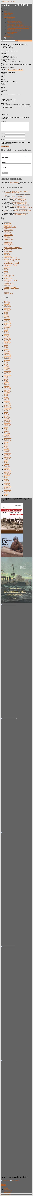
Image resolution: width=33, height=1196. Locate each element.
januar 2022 (6, 369)
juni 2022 (6, 362)
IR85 (6, 253)
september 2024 (7, 325)
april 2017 (6, 447)
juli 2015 (6, 476)
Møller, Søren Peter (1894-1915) (24, 207)
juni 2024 (6, 330)
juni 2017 (6, 444)
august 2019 (7, 409)
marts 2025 (6, 317)
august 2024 (7, 327)
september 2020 (7, 391)
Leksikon (6, 34)
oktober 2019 (7, 406)
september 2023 (7, 342)
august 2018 (7, 425)
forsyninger (7, 240)
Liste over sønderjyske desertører (15, 25)
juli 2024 (6, 328)
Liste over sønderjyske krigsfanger (15, 23)
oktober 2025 (7, 308)
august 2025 (7, 310)
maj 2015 (6, 479)
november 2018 (7, 421)
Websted (3, 139)
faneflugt (7, 236)
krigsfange (11, 263)
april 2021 (6, 382)
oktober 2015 (7, 472)
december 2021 (7, 371)
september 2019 (7, 408)
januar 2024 (6, 336)
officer (6, 272)
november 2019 (7, 405)
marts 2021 (6, 383)
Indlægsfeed (7, 1189)
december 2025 (7, 305)
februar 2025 (7, 319)
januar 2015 (6, 484)
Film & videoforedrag (12, 32)
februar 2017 (7, 450)
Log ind (6, 1188)
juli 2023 (6, 345)
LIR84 (6, 269)
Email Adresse (5, 157)
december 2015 (7, 469)
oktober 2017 (7, 439)
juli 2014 (6, 492)
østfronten (8, 293)
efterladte (7, 232)
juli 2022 (6, 361)
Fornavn (4, 162)
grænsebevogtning (8, 244)
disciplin (6, 231)
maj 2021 (6, 380)
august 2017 (7, 442)
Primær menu (4, 8)
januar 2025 (6, 320)
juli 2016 (6, 459)
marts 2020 (6, 399)
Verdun (6, 292)
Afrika (7, 222)
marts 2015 (6, 481)
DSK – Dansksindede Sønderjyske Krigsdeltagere (19, 26)
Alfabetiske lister (11, 29)
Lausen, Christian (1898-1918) (19, 202)
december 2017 (7, 436)
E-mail (3, 136)
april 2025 (6, 316)
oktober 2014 (7, 488)
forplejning (8, 239)
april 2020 (6, 398)
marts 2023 (6, 350)
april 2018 (6, 431)
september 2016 (7, 457)
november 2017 (7, 438)
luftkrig (6, 271)
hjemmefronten (13, 247)
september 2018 (7, 424)
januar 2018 (6, 435)
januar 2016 (6, 468)
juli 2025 (6, 312)
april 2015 (6, 480)
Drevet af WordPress (6, 1194)
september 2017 (7, 440)
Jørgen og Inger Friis (12, 259)
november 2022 (7, 356)
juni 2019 (6, 412)
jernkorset (7, 256)
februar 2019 (7, 417)
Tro (6, 289)
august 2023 (7, 343)
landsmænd (7, 266)
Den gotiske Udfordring (20, 199)
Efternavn (4, 167)
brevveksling (10, 227)
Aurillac (8, 225)
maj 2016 (6, 462)
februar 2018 (7, 434)
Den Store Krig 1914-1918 (14, 5)
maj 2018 (6, 429)
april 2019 (6, 414)
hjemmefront (7, 245)
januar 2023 (6, 353)
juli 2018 (6, 427)
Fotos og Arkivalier (8, 13)
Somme (7, 281)
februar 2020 (7, 401)
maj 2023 (6, 347)
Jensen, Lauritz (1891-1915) (18, 196)
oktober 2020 (7, 390)
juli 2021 (6, 377)
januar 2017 (6, 451)
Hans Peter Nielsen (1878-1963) (15, 70)
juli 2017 (6, 443)
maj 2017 (6, 446)
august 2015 (7, 475)
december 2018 (7, 420)
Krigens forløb (10, 33)
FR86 (8, 242)
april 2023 (6, 349)
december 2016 (7, 453)
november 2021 (7, 372)
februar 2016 (7, 466)
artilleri (7, 223)
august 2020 (7, 392)
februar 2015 (7, 483)
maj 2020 (6, 397)
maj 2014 (6, 495)
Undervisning (10, 18)
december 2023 (7, 338)
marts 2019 (6, 416)
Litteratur (9, 19)
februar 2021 (7, 384)
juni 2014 (6, 494)
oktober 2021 (7, 373)
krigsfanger (10, 265)
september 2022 (7, 358)
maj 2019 (6, 413)
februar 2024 (7, 335)
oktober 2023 (7, 340)
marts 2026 (6, 301)
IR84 (8, 251)
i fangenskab (8, 249)
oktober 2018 (7, 423)
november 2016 (7, 454)
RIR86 (7, 277)
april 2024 (6, 332)
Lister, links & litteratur (9, 17)
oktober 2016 (7, 455)
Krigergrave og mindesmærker (14, 22)
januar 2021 (6, 386)
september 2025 (7, 309)
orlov (6, 273)
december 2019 (7, 403)
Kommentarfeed (8, 1190)
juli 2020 (6, 394)
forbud (7, 237)
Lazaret (7, 268)
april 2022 (6, 365)
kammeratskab (9, 260)
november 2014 (7, 487)
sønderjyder (11, 287)
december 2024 (7, 321)
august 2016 (7, 458)
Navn (2, 133)
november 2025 (7, 306)
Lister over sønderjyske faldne (14, 21)
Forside (5, 11)
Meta (3, 1184)
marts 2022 (6, 366)
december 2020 (7, 387)
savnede (8, 278)
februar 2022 (7, 368)
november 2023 (7, 339)
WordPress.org (7, 1192)
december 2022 (7, 354)
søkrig (7, 285)
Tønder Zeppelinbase (8, 290)
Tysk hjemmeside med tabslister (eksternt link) (18, 28)
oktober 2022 (7, 357)
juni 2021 (6, 379)
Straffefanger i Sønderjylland (14, 30)
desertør (8, 230)
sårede (9, 284)
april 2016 (6, 464)
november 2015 (7, 470)
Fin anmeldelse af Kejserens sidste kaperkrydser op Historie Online (16, 192)
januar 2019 (6, 418)
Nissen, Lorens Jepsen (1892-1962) (16, 198)
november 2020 (7, 388)
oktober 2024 (7, 324)
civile (6, 228)
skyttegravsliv (10, 280)
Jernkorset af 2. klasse (10, 257)
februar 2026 (7, 302)
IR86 (7, 254)
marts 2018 (6, 432)
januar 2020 (6, 402)
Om (5, 15)
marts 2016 (6, 465)
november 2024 (7, 323)
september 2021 (7, 375)
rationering (9, 275)
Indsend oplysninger (14, 182)
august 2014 (7, 491)
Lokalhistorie (7, 36)
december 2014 (7, 485)
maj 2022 (6, 364)
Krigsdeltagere (7, 14)
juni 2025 (6, 313)
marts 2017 (6, 449)
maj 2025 (6, 315)
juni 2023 (6, 346)
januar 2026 (6, 304)
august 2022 (7, 360)
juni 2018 (6, 428)
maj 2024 (6, 331)
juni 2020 (6, 395)
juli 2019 (6, 410)
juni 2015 (6, 477)
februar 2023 (7, 351)
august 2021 (7, 376)
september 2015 (7, 473)
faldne (9, 234)
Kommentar (4, 121)
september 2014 (7, 490)
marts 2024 (6, 334)
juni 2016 (6, 461)
